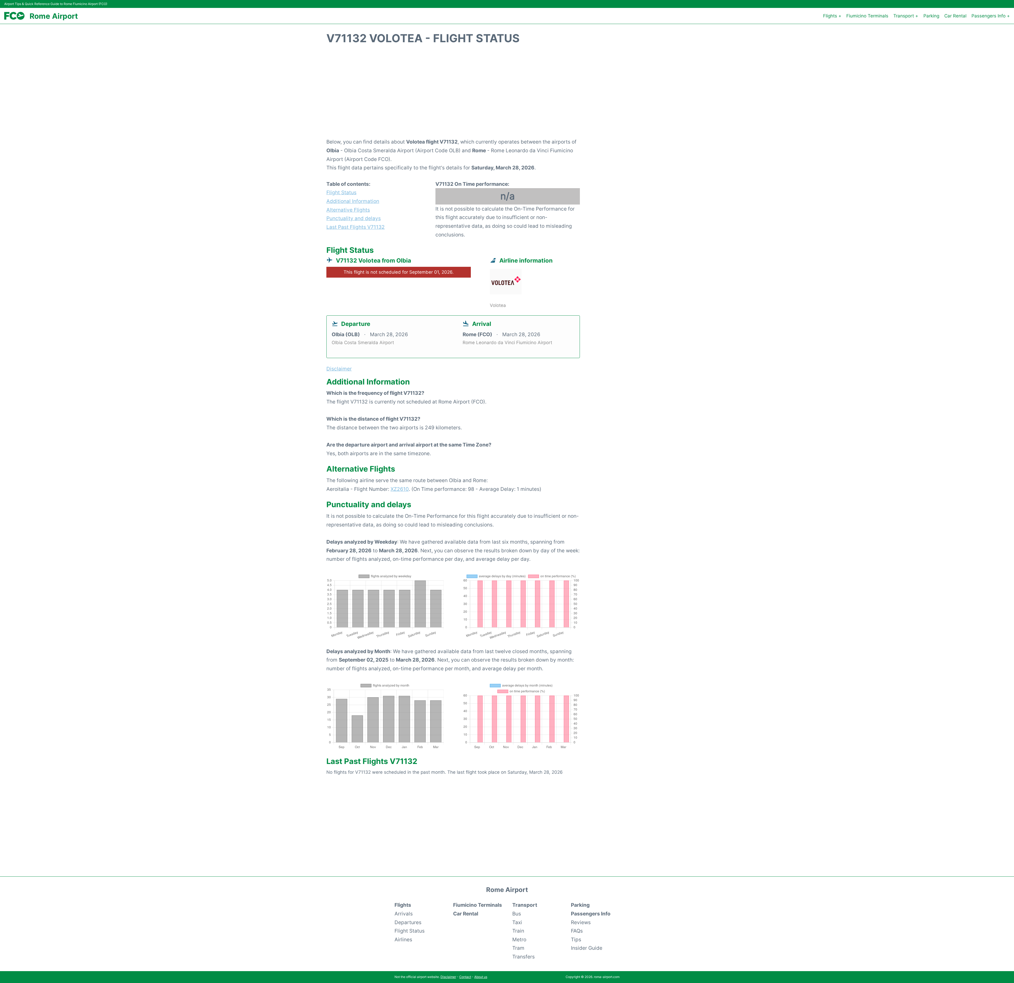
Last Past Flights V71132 (355, 227)
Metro (519, 939)
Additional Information (352, 201)
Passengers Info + (990, 15)
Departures (408, 922)
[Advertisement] (507, 94)
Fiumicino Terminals (867, 15)
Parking (931, 15)
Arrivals (404, 913)
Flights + (832, 15)
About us (480, 977)
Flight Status (341, 192)
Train (518, 931)
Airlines (403, 939)
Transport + (905, 15)
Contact (465, 977)
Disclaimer (448, 977)
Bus (516, 913)
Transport (524, 905)
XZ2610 (400, 489)
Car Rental (955, 15)
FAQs (577, 931)
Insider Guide (586, 948)
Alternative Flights (348, 210)
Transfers (523, 956)
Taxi (517, 922)
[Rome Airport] (14, 16)
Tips (576, 939)
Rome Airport (54, 16)
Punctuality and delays (353, 218)
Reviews (581, 922)
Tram (518, 948)
